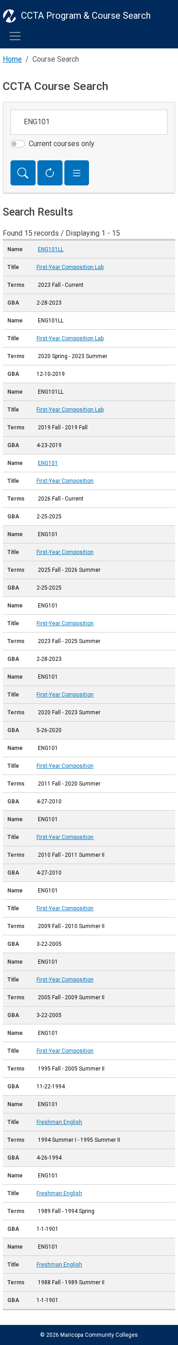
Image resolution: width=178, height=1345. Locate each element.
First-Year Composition (65, 481)
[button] (76, 173)
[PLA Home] (9, 15)
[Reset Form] (50, 173)
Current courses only (61, 143)
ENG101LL (50, 249)
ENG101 (48, 463)
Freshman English (59, 1122)
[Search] (23, 173)
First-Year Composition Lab (70, 267)
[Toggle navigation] (15, 36)
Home (12, 59)
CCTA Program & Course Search (86, 15)
